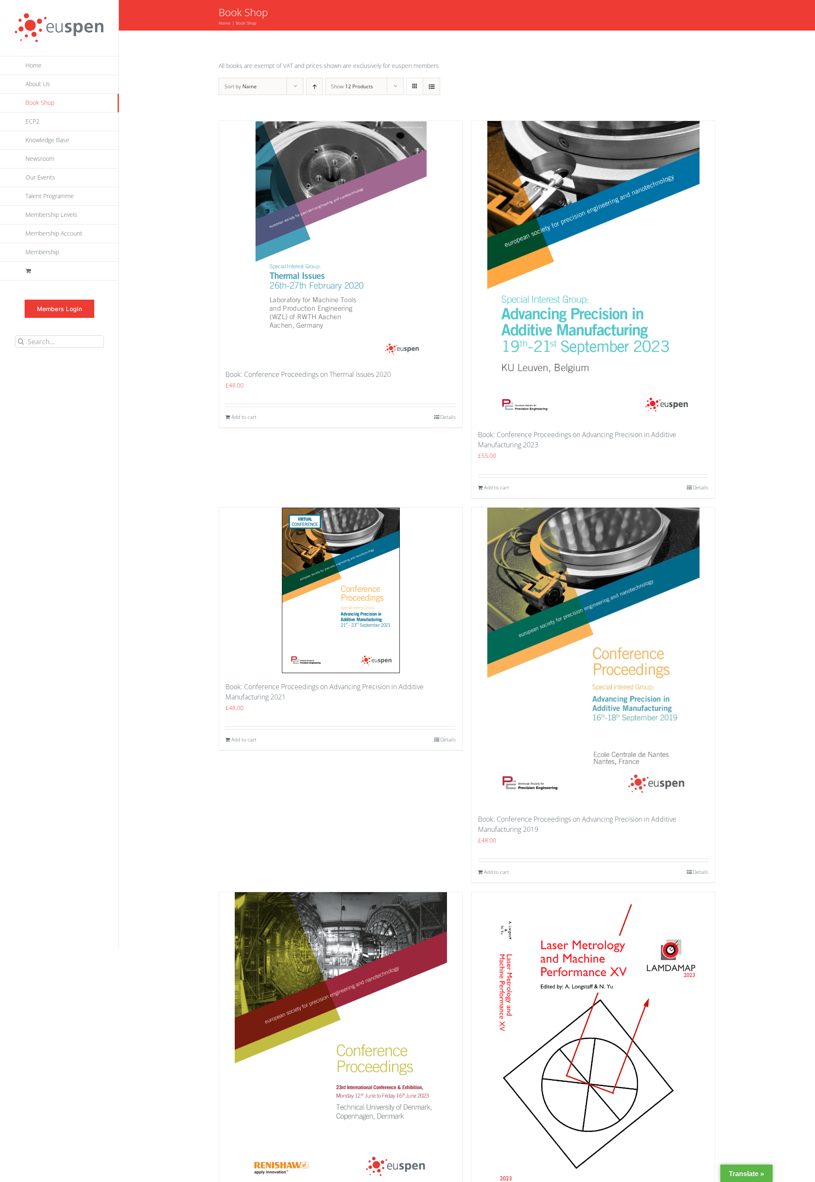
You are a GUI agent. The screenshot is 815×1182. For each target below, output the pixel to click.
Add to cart (243, 417)
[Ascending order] (314, 86)
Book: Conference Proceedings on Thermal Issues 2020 (308, 374)
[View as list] (431, 86)
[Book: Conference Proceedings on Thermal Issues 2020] (340, 241)
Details (448, 417)
